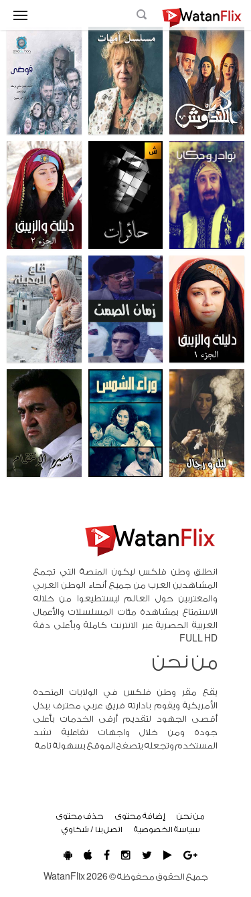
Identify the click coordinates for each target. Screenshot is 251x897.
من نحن (191, 816)
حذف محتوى (80, 816)
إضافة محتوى (140, 816)
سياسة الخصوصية (167, 829)
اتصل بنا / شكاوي (92, 829)
